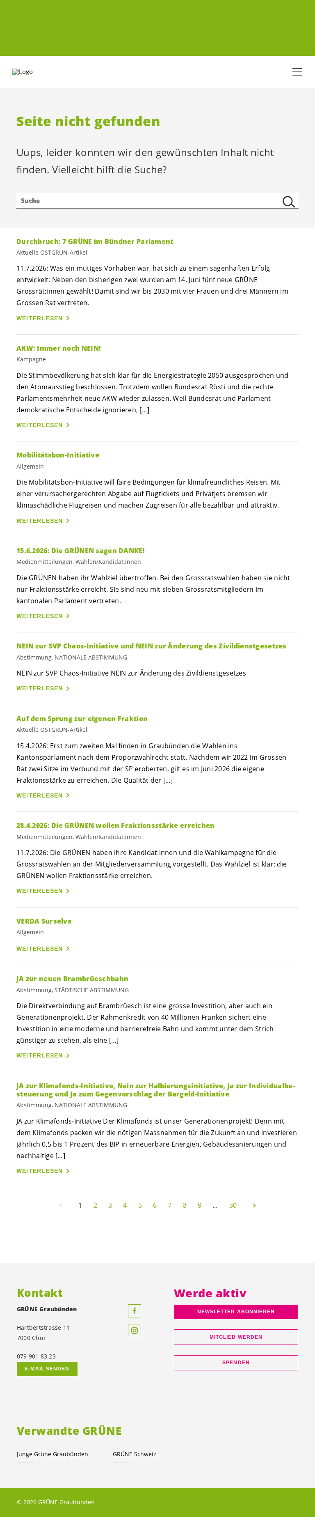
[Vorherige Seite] (60, 1205)
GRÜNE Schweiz (134, 1454)
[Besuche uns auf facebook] (134, 1310)
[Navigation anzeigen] (297, 72)
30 (233, 1205)
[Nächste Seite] (254, 1205)
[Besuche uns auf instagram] (134, 1330)
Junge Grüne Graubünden (52, 1454)
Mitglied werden (236, 1337)
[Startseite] (32, 72)
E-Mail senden (47, 1369)
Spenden (236, 1362)
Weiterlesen (39, 318)
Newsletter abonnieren (236, 1312)
